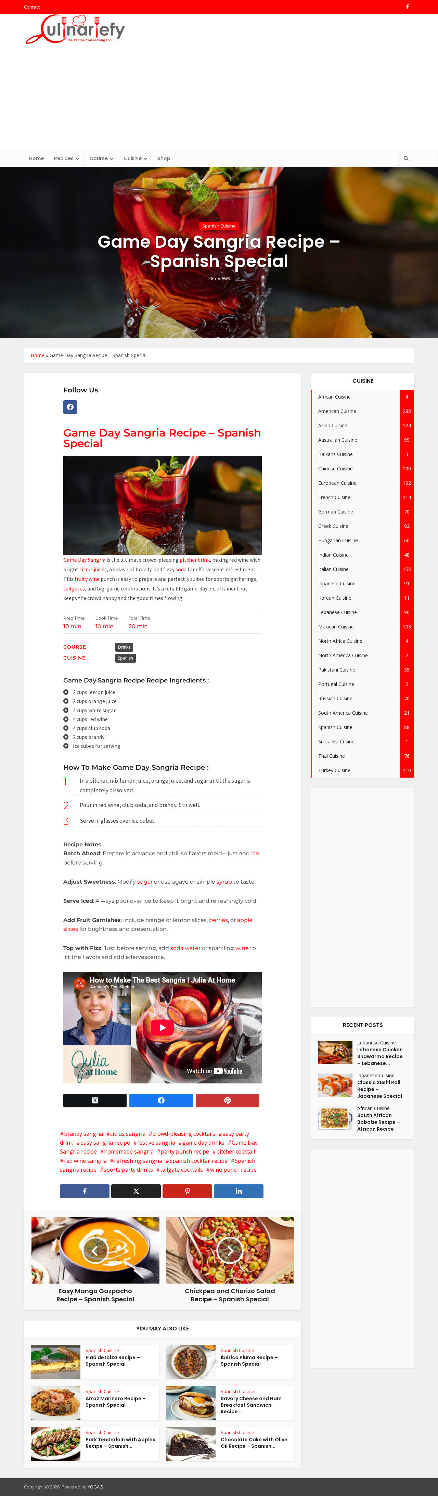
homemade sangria (129, 1151)
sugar (145, 882)
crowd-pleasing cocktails (184, 1133)
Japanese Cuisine (376, 1075)
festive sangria (156, 1142)
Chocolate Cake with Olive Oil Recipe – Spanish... (254, 1442)
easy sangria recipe (105, 1142)
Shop (164, 158)
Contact (32, 7)
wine (242, 948)
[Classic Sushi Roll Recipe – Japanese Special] (337, 1085)
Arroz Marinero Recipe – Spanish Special (116, 1401)
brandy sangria (83, 1133)
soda (181, 569)
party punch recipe (185, 1151)
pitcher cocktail (235, 1151)
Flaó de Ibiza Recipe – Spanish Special (113, 1360)
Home (36, 158)
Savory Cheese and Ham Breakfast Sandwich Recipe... (251, 1405)
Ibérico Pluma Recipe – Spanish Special (249, 1360)
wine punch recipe (233, 1169)
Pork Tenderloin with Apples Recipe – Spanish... (120, 1442)
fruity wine (87, 578)
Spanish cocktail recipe (198, 1161)
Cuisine (133, 158)
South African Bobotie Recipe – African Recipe (378, 1122)
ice (255, 853)
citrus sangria (127, 1133)
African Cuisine (373, 1108)
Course (99, 158)
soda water (185, 948)
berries (218, 920)
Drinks (124, 647)
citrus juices (92, 569)
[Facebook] (70, 407)
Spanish (125, 658)
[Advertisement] (219, 99)
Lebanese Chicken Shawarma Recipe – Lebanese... (380, 1056)
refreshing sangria (138, 1161)
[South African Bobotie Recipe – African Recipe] (337, 1118)
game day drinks (203, 1142)
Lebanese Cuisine (376, 1042)
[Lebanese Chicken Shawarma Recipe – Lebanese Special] (337, 1052)
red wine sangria (85, 1161)
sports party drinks (128, 1169)
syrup (225, 882)
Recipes (64, 158)
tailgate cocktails (181, 1169)
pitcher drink (195, 559)
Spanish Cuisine (219, 226)
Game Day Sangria (84, 559)
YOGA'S (95, 1487)
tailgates (74, 588)
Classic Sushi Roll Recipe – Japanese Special (379, 1089)
